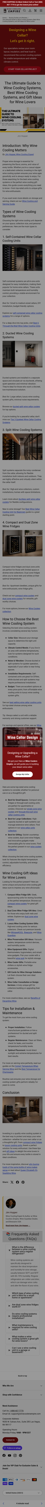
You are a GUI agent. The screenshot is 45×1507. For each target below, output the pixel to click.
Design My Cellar (22, 774)
